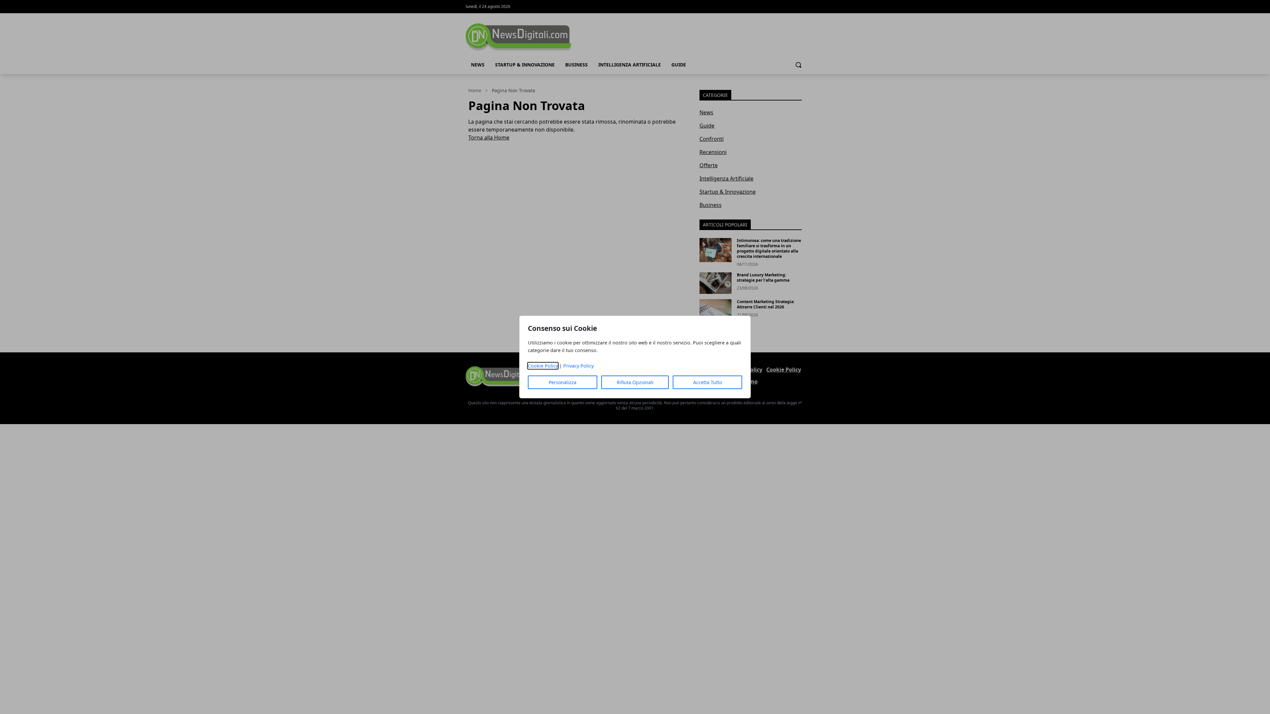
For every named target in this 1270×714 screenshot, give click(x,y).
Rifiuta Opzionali (635, 382)
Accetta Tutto (707, 382)
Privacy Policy (578, 366)
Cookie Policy (543, 366)
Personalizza (562, 382)
